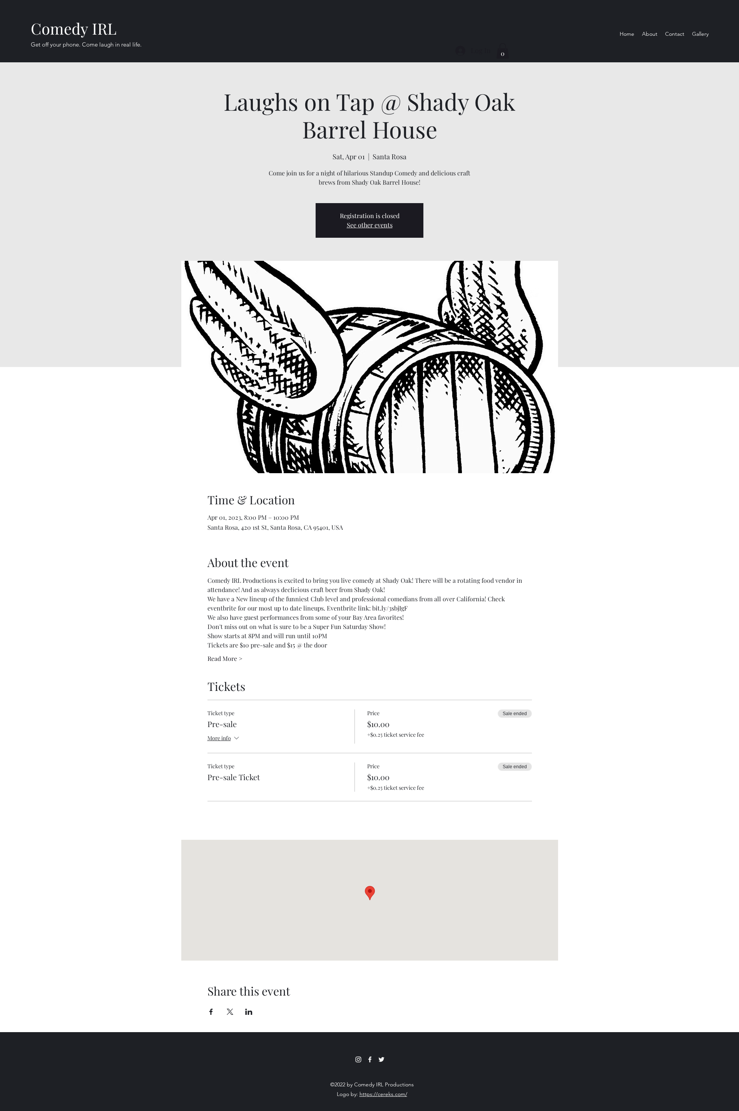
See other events (370, 225)
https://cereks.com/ (383, 1094)
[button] (502, 51)
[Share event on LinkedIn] (248, 1012)
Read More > (224, 658)
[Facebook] (370, 1059)
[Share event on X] (230, 1012)
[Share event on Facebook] (211, 1012)
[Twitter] (381, 1059)
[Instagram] (358, 1059)
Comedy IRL (74, 28)
